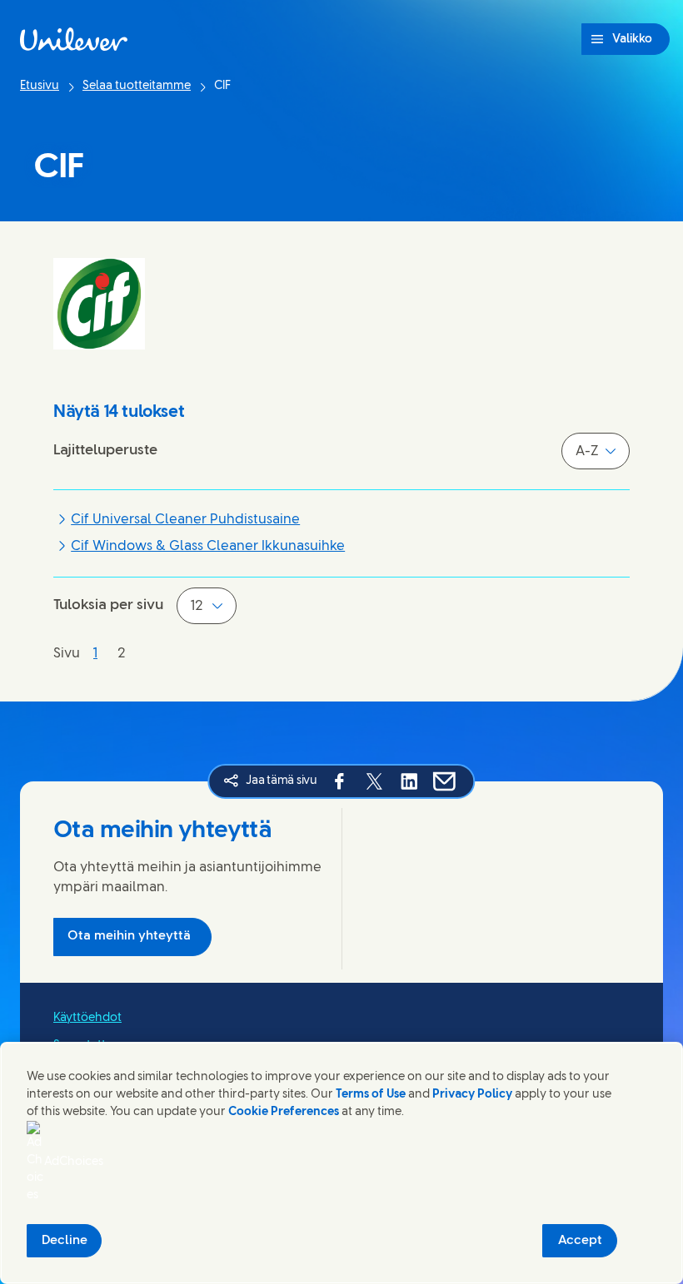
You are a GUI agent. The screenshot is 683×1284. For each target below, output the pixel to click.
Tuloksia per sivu (108, 604)
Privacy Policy (472, 1094)
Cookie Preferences (283, 1112)
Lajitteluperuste (105, 450)
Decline (64, 1240)
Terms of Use (371, 1094)
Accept (580, 1240)
